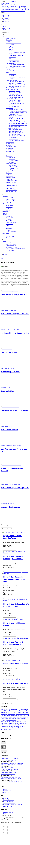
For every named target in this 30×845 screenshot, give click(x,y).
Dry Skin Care (9, 176)
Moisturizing (12, 57)
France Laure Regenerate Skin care (18, 66)
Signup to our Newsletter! (15, 782)
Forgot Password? (8, 28)
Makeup (8, 72)
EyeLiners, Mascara (14, 75)
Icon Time (11, 47)
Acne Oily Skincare (11, 163)
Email (4, 813)
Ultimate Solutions (14, 106)
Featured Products (11, 38)
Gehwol (8, 225)
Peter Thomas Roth (11, 98)
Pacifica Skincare (13, 94)
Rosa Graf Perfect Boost (15, 129)
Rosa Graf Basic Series (15, 131)
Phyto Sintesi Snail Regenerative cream (11, 778)
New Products (10, 188)
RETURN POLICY (10, 250)
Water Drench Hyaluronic (15, 100)
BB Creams (9, 173)
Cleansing (11, 44)
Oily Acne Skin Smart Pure (16, 55)
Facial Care (9, 156)
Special (2, 12)
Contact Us (13, 1)
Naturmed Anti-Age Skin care (16, 81)
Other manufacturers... (12, 231)
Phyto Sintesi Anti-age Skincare (17, 109)
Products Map (7, 20)
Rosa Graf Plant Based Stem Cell (17, 136)
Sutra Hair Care (10, 145)
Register (5, 30)
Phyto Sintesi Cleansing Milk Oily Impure (11, 764)
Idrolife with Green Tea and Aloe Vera (19, 122)
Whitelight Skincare (11, 153)
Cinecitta (8, 219)
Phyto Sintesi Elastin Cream (8, 774)
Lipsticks (11, 78)
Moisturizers (12, 157)
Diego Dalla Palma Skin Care (13, 43)
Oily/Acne (11, 162)
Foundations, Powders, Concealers (18, 77)
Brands (5, 214)
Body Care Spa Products (15, 115)
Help (4, 241)
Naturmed (9, 228)
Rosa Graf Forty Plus (14, 134)
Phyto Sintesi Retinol (14, 120)
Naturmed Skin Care (11, 80)
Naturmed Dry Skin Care (15, 83)
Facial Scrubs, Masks (11, 180)
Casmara (8, 41)
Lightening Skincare (11, 185)
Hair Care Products (14, 60)
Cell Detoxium (12, 51)
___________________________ (12, 154)
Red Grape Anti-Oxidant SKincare (17, 119)
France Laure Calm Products (16, 64)
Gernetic (8, 69)
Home (7, 235)
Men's (7, 187)
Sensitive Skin (12, 54)
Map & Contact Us (8, 812)
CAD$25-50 (3, 746)
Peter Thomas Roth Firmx (15, 102)
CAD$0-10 (3, 741)
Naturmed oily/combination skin (17, 85)
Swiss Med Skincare (11, 146)
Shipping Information (12, 247)
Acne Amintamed (13, 139)
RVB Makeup (12, 74)
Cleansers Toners (13, 160)
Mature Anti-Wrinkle (11, 190)
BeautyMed (9, 40)
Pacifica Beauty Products (12, 89)
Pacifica (8, 230)
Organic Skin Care (11, 88)
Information (6, 233)
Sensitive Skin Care (11, 191)
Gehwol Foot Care (11, 68)
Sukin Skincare (10, 143)
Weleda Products (10, 151)
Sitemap (5, 18)
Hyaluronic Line (13, 117)
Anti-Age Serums (13, 170)
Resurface (11, 58)
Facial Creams (9, 179)
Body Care (11, 49)
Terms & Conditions (11, 244)
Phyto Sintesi (9, 108)
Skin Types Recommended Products (15, 248)
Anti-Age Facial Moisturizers (16, 167)
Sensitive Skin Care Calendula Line (18, 112)
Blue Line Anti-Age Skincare (16, 132)
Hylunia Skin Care (10, 71)
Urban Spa (9, 150)
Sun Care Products (14, 61)
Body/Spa (8, 171)
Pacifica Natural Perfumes (16, 97)
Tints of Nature (10, 148)
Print (2, 258)
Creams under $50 (11, 182)
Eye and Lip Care (13, 168)
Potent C (11, 105)
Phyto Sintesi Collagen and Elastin (18, 111)
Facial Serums (12, 137)
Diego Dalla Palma (11, 222)
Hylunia (8, 227)
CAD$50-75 (3, 747)
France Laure (9, 224)
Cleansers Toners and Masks (16, 140)
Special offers (6, 17)
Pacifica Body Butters (14, 91)
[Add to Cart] (17, 618)
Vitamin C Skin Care (14, 114)
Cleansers (8, 174)
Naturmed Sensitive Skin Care (17, 86)
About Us (8, 242)
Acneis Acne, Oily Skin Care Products (18, 123)
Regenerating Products (15, 126)
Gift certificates (7, 15)
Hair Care (8, 184)
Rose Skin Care (10, 142)
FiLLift (10, 46)
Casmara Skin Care (11, 218)
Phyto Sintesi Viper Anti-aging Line (18, 125)
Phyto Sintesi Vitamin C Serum (8, 760)
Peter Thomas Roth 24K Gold (16, 103)
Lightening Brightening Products (17, 52)
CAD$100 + (3, 752)
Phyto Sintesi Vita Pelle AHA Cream (10, 769)
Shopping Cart (10, 236)
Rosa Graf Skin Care (11, 128)
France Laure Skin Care (12, 63)
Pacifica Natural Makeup (15, 92)
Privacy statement (11, 245)
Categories (6, 37)
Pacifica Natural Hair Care (15, 95)
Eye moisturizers (10, 177)
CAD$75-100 (3, 751)
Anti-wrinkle (12, 159)
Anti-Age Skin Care (11, 165)
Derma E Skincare (10, 221)
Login (4, 27)
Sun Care (8, 193)
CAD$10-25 (3, 743)
